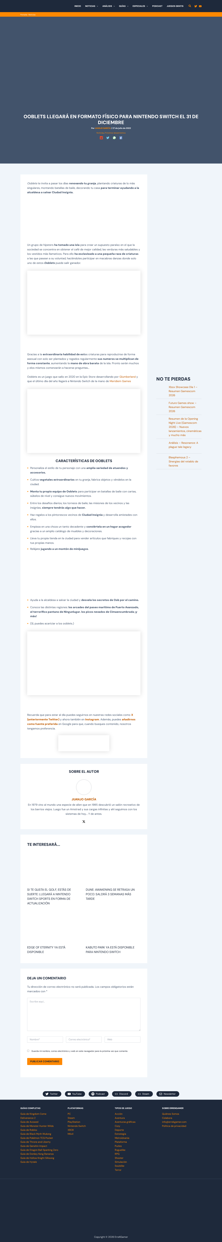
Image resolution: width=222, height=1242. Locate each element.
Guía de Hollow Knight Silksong (37, 1158)
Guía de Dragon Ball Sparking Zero (39, 1150)
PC (69, 1113)
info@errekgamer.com (174, 1121)
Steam (71, 1118)
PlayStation (74, 1121)
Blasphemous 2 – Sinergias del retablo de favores (183, 461)
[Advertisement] (111, 147)
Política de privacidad (174, 1126)
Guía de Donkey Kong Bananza (37, 1153)
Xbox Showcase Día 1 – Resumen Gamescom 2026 (183, 391)
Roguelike (120, 1150)
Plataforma (121, 1141)
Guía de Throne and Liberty (35, 1141)
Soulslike (119, 1165)
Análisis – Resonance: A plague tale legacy (183, 445)
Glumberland (127, 377)
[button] (96, 6)
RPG (117, 1153)
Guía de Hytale (28, 1161)
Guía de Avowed (29, 1121)
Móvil (70, 1133)
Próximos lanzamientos (115, 133)
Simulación (121, 1161)
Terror (118, 1170)
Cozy (117, 1126)
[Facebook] (120, 137)
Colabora (167, 1118)
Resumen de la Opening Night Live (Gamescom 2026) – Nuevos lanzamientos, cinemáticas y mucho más (185, 427)
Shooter (119, 1158)
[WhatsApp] (114, 137)
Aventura (120, 1118)
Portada (23, 14)
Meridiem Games (120, 381)
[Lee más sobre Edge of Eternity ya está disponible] (54, 927)
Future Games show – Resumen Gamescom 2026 (182, 407)
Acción (118, 1113)
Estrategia (120, 1133)
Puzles (118, 1146)
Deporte (119, 1130)
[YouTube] (200, 6)
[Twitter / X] (83, 821)
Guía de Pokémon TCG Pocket (36, 1138)
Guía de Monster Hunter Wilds (37, 1126)
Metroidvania (122, 1138)
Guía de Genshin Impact (33, 1146)
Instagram (92, 719)
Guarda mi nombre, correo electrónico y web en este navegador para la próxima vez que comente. (79, 1051)
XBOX (71, 1130)
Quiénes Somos (170, 1113)
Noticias (32, 14)
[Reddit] (101, 137)
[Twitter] (195, 6)
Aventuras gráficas (125, 1121)
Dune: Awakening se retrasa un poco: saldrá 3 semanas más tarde (110, 894)
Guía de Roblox (28, 1130)
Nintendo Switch (77, 1126)
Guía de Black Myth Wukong (35, 1133)
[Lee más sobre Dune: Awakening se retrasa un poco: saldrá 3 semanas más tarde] (113, 869)
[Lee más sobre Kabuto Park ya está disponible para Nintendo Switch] (113, 927)
